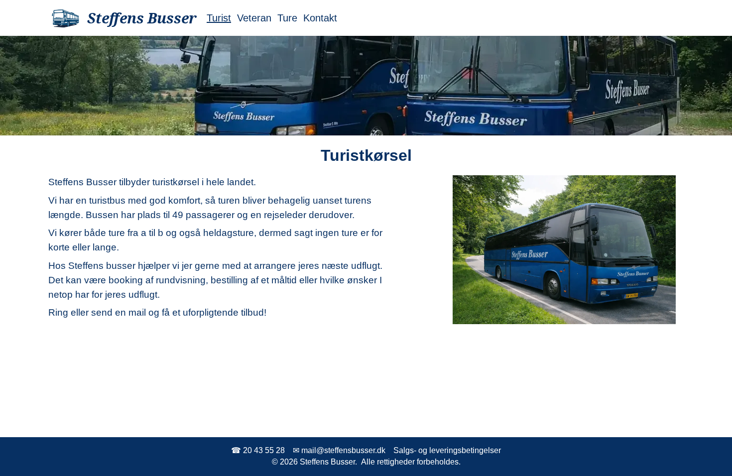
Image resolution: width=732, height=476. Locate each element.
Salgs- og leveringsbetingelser (447, 450)
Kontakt (320, 17)
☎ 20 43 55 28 (258, 450)
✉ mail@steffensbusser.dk (339, 450)
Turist (219, 17)
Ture (287, 17)
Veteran (254, 17)
